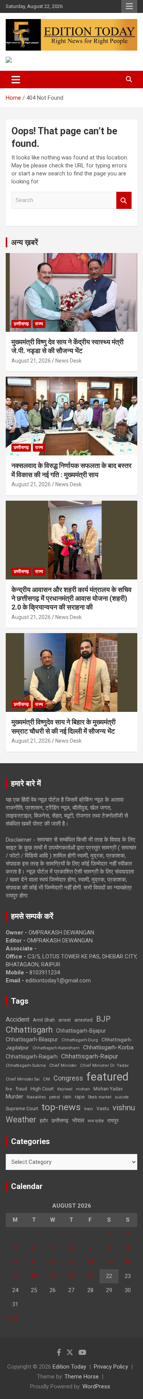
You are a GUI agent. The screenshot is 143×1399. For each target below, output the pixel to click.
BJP (103, 1018)
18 (34, 1276)
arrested (83, 1020)
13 (71, 1262)
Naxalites (36, 1097)
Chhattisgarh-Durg (79, 1039)
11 (34, 1262)
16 (128, 1262)
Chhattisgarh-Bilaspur (32, 1039)
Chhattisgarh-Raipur (89, 1056)
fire (9, 1089)
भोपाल (78, 1120)
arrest (64, 1020)
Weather (21, 1119)
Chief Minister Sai (23, 1079)
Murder (14, 1096)
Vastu (102, 1108)
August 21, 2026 (31, 361)
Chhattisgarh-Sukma (26, 1065)
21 (90, 1276)
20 (71, 1276)
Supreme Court (22, 1108)
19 (53, 1276)
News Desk (68, 361)
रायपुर (113, 1120)
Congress (68, 1078)
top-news (61, 1107)
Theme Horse (81, 1376)
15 (109, 1262)
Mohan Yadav (108, 1089)
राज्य (39, 323)
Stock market (99, 1097)
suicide (122, 1097)
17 (15, 1276)
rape (80, 1097)
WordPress (96, 1386)
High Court (42, 1089)
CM (46, 1079)
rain (67, 1097)
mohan (83, 1089)
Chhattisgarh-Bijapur (81, 1031)
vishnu (123, 1107)
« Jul (11, 1318)
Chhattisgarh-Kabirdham (56, 1048)
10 (15, 1262)
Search (124, 200)
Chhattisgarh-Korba (108, 1047)
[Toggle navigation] (16, 79)
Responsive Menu (129, 6)
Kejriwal (64, 1089)
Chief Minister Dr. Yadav (104, 1065)
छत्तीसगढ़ (21, 323)
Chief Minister (63, 1065)
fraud (21, 1089)
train (88, 1108)
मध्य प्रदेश (96, 1121)
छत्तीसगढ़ (60, 1120)
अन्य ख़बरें (24, 242)
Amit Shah (44, 1020)
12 (53, 1262)
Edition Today (69, 1366)
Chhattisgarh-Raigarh (32, 1057)
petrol (54, 1097)
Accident (17, 1019)
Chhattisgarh (29, 1030)
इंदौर (44, 1121)
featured (108, 1076)
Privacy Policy (111, 1366)
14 (90, 1262)
